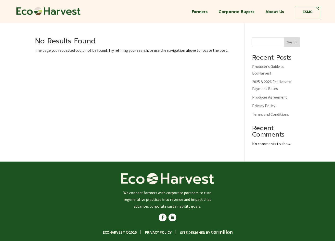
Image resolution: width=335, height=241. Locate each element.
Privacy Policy (263, 105)
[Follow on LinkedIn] (172, 217)
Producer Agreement (269, 97)
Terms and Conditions (270, 114)
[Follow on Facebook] (163, 217)
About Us (274, 12)
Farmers (200, 12)
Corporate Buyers (237, 12)
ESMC (307, 11)
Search (292, 42)
